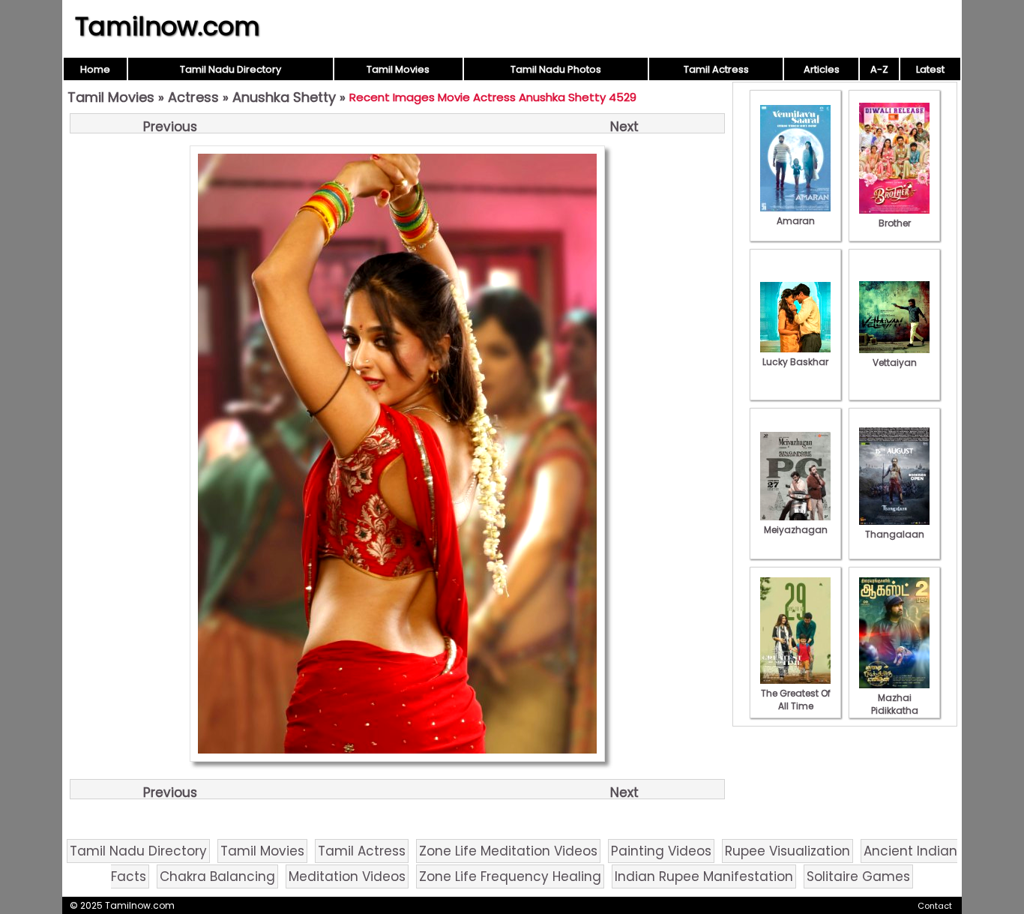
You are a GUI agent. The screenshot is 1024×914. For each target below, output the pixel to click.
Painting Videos (661, 851)
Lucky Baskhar (795, 361)
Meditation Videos (347, 877)
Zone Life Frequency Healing (510, 877)
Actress (193, 97)
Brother (895, 223)
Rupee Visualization (787, 851)
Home (95, 69)
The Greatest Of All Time (796, 699)
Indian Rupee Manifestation (704, 877)
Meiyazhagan (796, 529)
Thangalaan (894, 534)
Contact (935, 906)
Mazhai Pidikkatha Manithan (894, 710)
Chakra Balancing (217, 877)
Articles (822, 69)
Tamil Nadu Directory (230, 69)
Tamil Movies (398, 69)
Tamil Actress (716, 69)
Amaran (796, 220)
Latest (930, 69)
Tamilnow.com (167, 26)
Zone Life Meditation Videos (508, 851)
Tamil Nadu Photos (556, 69)
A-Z (879, 69)
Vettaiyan (895, 362)
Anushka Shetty (284, 97)
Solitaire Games (858, 877)
